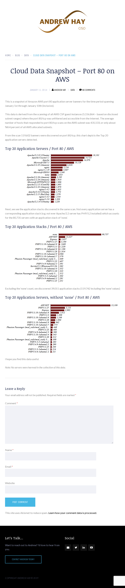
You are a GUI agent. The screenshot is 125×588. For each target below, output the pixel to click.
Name (9, 449)
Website (10, 483)
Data (72, 89)
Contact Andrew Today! (23, 559)
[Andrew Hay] (62, 21)
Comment (11, 403)
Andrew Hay (60, 89)
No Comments (88, 89)
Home (8, 55)
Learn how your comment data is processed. (72, 512)
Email (9, 466)
